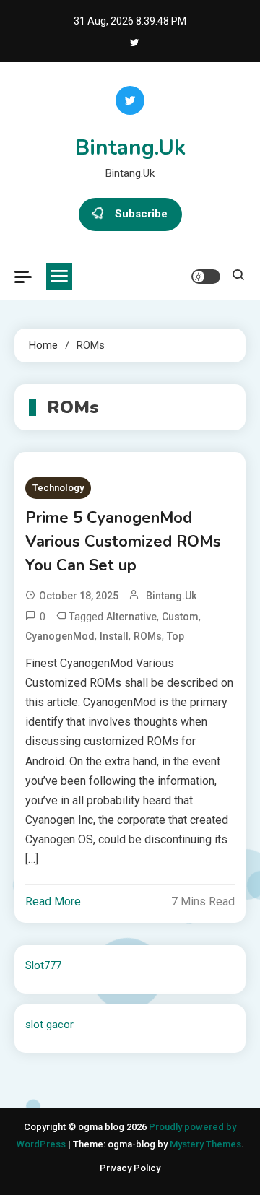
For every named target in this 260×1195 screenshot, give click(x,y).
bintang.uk (171, 595)
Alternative (131, 616)
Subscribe (141, 213)
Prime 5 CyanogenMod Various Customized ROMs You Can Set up (123, 541)
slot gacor (49, 1024)
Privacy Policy (130, 1168)
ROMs (148, 636)
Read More (53, 901)
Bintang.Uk (130, 147)
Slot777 (43, 965)
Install (114, 636)
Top (175, 636)
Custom (180, 616)
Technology (58, 487)
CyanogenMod (60, 636)
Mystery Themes (205, 1144)
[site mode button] (205, 276)
